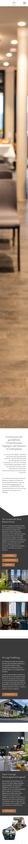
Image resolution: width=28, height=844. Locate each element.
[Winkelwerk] (14, 3)
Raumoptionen (15, 484)
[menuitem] (24, 3)
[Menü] (24, 3)
